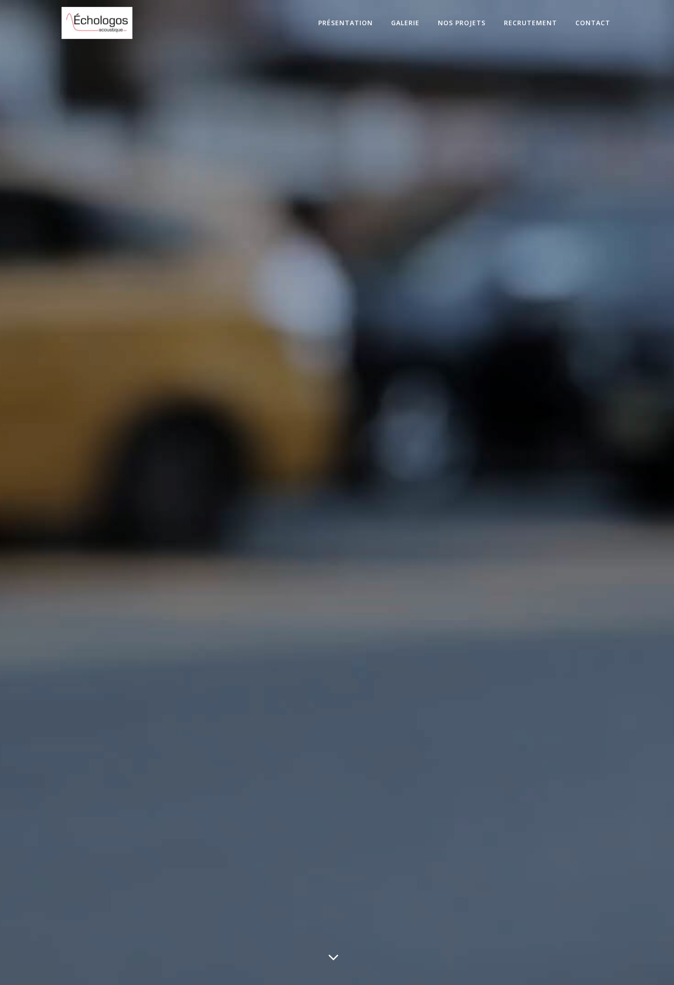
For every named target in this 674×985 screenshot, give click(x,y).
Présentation (345, 22)
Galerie (405, 22)
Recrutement (530, 22)
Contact (592, 22)
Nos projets (462, 22)
